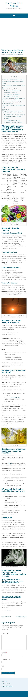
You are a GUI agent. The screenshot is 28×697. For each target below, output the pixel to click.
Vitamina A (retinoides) (11, 96)
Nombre (4, 652)
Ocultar (16, 77)
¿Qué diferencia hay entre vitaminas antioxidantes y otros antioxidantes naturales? (14, 116)
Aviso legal (4, 681)
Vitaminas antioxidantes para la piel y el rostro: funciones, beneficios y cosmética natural (13, 81)
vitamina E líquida (15, 397)
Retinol (10, 463)
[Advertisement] (14, 33)
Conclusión (5, 109)
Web (2, 666)
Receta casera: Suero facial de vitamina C (13, 98)
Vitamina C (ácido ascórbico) (12, 90)
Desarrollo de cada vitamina (10, 89)
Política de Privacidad (7, 686)
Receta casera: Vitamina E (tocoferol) (12, 100)
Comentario (4, 633)
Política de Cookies (6, 684)
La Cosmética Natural (14, 4)
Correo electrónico (6, 659)
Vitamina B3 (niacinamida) (11, 94)
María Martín (20, 54)
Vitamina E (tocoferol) (10, 92)
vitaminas (8, 610)
